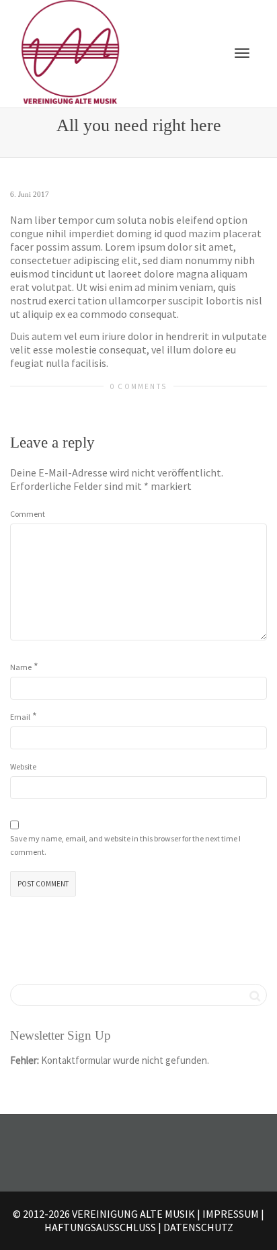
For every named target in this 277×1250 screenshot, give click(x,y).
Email (20, 717)
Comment (27, 514)
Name (21, 667)
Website (23, 766)
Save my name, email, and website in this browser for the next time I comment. (125, 845)
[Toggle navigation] (242, 53)
